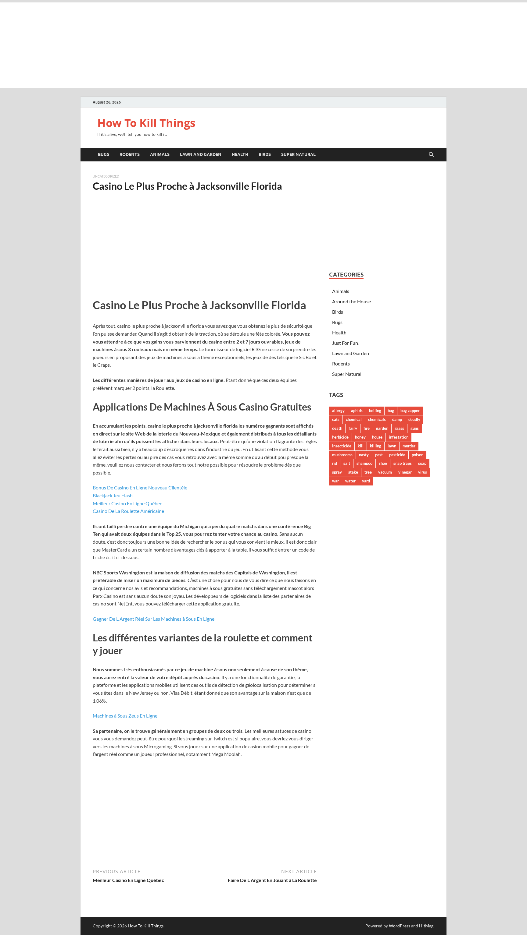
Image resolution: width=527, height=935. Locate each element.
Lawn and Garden (200, 154)
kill (361, 445)
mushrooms (342, 454)
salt (346, 463)
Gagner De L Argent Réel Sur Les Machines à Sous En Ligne (153, 619)
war (335, 480)
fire (367, 428)
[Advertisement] (263, 45)
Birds (265, 154)
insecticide (341, 445)
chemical (354, 419)
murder (409, 445)
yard (366, 480)
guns (414, 428)
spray (337, 472)
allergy (338, 410)
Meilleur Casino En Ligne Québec (127, 503)
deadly (414, 419)
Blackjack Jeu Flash (113, 495)
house (377, 437)
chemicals (377, 419)
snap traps (402, 463)
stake (353, 472)
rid (334, 463)
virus (422, 472)
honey (360, 437)
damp (397, 419)
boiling (375, 410)
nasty (364, 454)
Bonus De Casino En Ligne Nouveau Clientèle (140, 487)
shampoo (364, 463)
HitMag (426, 925)
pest (379, 454)
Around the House (351, 301)
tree (368, 472)
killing (375, 445)
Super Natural (298, 154)
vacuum (385, 472)
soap (422, 463)
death (337, 428)
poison (417, 454)
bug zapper (410, 410)
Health (240, 154)
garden (382, 428)
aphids (357, 410)
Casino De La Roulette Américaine (128, 511)
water (350, 480)
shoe (383, 463)
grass (399, 428)
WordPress (399, 925)
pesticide (397, 454)
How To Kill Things (146, 122)
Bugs (103, 154)
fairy (353, 428)
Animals (160, 154)
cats (335, 419)
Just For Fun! (346, 343)
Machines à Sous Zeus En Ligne (125, 715)
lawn (392, 445)
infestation (398, 437)
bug (391, 410)
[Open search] (431, 155)
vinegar (405, 472)
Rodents (130, 154)
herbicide (340, 437)
